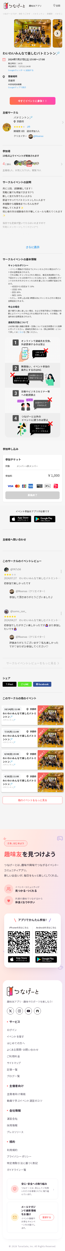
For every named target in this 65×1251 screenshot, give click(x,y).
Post (10, 684)
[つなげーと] (22, 991)
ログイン (12, 1030)
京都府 (50, 13)
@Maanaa (38, 136)
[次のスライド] (57, 33)
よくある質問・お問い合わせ (22, 1049)
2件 (29, 126)
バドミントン (38, 13)
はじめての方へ (16, 1043)
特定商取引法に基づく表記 (22, 1163)
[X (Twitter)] (10, 1010)
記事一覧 (12, 1069)
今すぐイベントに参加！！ (32, 100)
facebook (43, 684)
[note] (37, 1010)
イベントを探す (15, 1036)
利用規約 (12, 1150)
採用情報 (12, 1125)
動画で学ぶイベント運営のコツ (24, 1100)
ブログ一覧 (13, 1076)
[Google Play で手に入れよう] (46, 959)
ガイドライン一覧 (16, 1169)
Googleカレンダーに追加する (21, 70)
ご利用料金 (13, 1056)
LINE (25, 684)
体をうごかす (24, 13)
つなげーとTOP (9, 13)
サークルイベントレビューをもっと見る (31, 663)
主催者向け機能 (16, 1094)
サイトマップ (14, 1063)
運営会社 (12, 1118)
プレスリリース (15, 1132)
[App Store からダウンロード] (19, 959)
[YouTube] (28, 1010)
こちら (20, 332)
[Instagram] (19, 1010)
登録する (46, 1217)
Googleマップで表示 (17, 87)
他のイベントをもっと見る (32, 800)
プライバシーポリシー (19, 1156)
